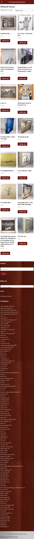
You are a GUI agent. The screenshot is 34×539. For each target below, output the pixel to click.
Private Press (3, 489)
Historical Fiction (4, 415)
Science (2, 503)
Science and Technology (5, 505)
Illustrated (2, 427)
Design (1, 374)
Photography (3, 480)
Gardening (2, 407)
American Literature (5, 322)
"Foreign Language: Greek (6, 306)
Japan (1, 433)
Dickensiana (3, 380)
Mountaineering (3, 460)
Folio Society (3, 402)
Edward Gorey (3, 384)
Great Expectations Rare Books (17, 2)
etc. (1, 390)
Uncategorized (3, 517)
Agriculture (2, 318)
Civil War (2, 364)
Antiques (2, 331)
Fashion (2, 396)
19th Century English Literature (7, 314)
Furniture (2, 405)
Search (3, 274)
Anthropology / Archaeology (6, 329)
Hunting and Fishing (4, 425)
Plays (1, 483)
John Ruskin (3, 437)
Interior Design (3, 429)
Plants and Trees (4, 482)
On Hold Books (3, 476)
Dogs (1, 382)
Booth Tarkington (4, 351)
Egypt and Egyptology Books (6, 386)
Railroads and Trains (5, 491)
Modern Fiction (3, 456)
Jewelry (2, 435)
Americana (2, 324)
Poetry (1, 485)
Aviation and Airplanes (5, 347)
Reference (2, 493)
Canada (2, 357)
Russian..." (2, 501)
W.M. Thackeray (4, 519)
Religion (2, 495)
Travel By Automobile (5, 513)
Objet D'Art (3, 474)
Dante (1, 370)
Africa (1, 316)
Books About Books (4, 349)
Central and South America (6, 361)
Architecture (3, 337)
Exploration (3, 394)
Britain (1, 353)
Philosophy (2, 478)
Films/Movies (3, 398)
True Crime (2, 515)
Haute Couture (3, 411)
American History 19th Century (7, 320)
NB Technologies (14, 537)
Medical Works (3, 448)
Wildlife (2, 524)
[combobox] (17, 286)
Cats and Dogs (3, 359)
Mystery (2, 464)
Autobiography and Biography (7, 345)
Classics (2, 366)
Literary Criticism (4, 443)
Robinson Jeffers (4, 497)
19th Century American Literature (8, 312)
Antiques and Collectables (6, 333)
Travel (1, 511)
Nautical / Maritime (4, 470)
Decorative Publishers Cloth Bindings (8, 372)
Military (2, 452)
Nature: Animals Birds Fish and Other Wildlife (10, 466)
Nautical (2, 468)
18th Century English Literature (7, 310)
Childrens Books (4, 363)
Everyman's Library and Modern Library (9, 392)
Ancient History (3, 325)
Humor (1, 423)
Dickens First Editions (5, 378)
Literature (2, 444)
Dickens (2, 376)
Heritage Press (3, 413)
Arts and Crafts (3, 343)
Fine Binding (3, 400)
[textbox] (17, 287)
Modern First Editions (5, 458)
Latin (1, 441)
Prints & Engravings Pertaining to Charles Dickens (11, 487)
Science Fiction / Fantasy (6, 509)
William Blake (3, 526)
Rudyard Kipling (4, 499)
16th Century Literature (5, 308)
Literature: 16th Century (5, 446)
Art (1, 341)
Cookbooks (2, 368)
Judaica (2, 439)
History (2, 417)
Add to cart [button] (5, 41)
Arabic (1, 335)
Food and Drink (3, 404)
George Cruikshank (4, 409)
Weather (2, 522)
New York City (3, 472)
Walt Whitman (3, 520)
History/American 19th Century (7, 419)
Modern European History (6, 454)
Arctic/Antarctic (4, 339)
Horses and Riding (4, 421)
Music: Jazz (3, 462)
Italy (1, 431)
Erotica (2, 388)
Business (2, 355)
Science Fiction (3, 507)
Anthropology (3, 327)
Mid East (2, 450)
